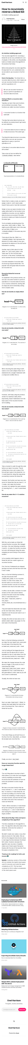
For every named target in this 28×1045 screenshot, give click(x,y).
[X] (14, 1021)
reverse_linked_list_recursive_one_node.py (12, 363)
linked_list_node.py (7, 197)
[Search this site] (23, 2)
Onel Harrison (6, 2)
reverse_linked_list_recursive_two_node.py (12, 461)
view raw (23, 197)
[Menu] (26, 2)
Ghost (17, 1033)
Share (23, 19)
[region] (14, 188)
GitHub (19, 197)
